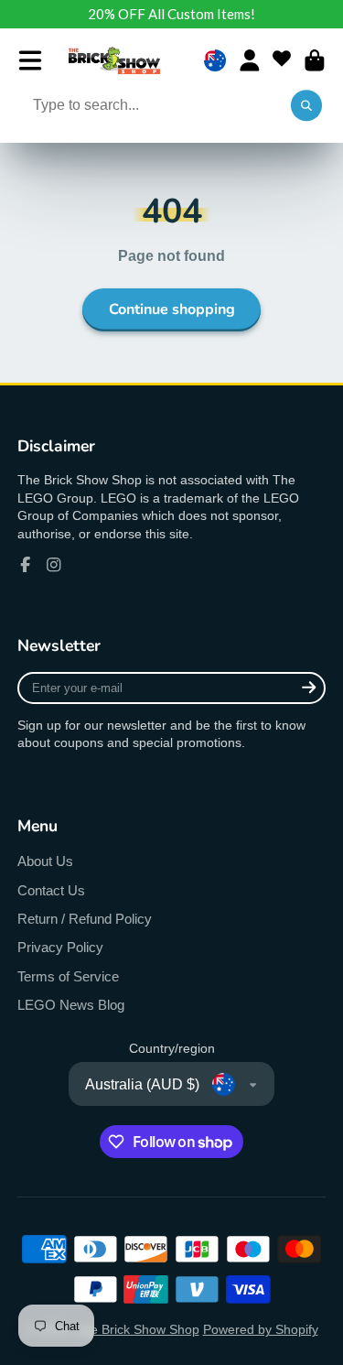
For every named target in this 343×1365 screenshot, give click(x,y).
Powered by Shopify (260, 1329)
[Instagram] (54, 565)
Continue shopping (172, 309)
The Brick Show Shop (137, 1329)
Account (250, 60)
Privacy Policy (60, 947)
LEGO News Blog (70, 1005)
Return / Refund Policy (84, 918)
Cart (315, 60)
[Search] (306, 106)
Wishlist (282, 60)
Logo (114, 60)
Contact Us (51, 890)
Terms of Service (68, 976)
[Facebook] (25, 565)
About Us (45, 861)
